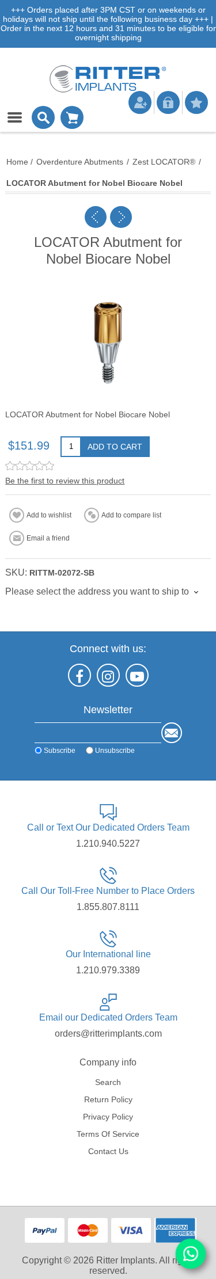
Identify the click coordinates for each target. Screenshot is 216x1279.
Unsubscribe (115, 751)
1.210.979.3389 (108, 970)
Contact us (108, 1151)
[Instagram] (108, 675)
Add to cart (115, 446)
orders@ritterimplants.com (108, 1033)
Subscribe (59, 751)
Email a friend (48, 538)
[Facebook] (79, 675)
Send (171, 732)
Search (108, 1082)
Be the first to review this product (64, 480)
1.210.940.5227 (108, 843)
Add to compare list (131, 515)
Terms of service (108, 1134)
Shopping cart (72, 117)
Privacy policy (108, 1116)
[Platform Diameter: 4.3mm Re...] (121, 217)
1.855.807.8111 (108, 907)
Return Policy (108, 1099)
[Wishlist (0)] (196, 102)
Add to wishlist (48, 515)
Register (139, 102)
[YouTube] (137, 675)
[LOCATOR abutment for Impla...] (96, 217)
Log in (168, 102)
